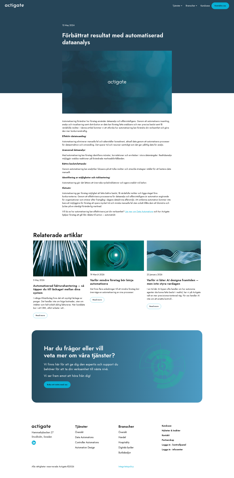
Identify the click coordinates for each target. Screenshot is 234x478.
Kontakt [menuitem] (166, 435)
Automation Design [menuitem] (85, 447)
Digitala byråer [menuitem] (126, 447)
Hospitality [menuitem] (123, 442)
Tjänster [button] (176, 5)
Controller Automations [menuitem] (87, 442)
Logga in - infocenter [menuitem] (172, 449)
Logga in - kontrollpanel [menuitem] (174, 444)
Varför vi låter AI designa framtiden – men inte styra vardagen (172, 282)
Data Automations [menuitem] (84, 437)
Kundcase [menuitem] (166, 425)
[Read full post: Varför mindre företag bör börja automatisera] (117, 256)
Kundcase (205, 5)
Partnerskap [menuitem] (168, 440)
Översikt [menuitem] (79, 432)
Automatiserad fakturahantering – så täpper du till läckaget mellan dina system (58, 289)
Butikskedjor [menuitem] (124, 452)
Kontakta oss (220, 5)
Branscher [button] (190, 5)
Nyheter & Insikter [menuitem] (171, 430)
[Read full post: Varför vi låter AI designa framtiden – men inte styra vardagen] (174, 256)
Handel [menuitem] (122, 437)
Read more (40, 315)
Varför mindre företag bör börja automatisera (111, 282)
